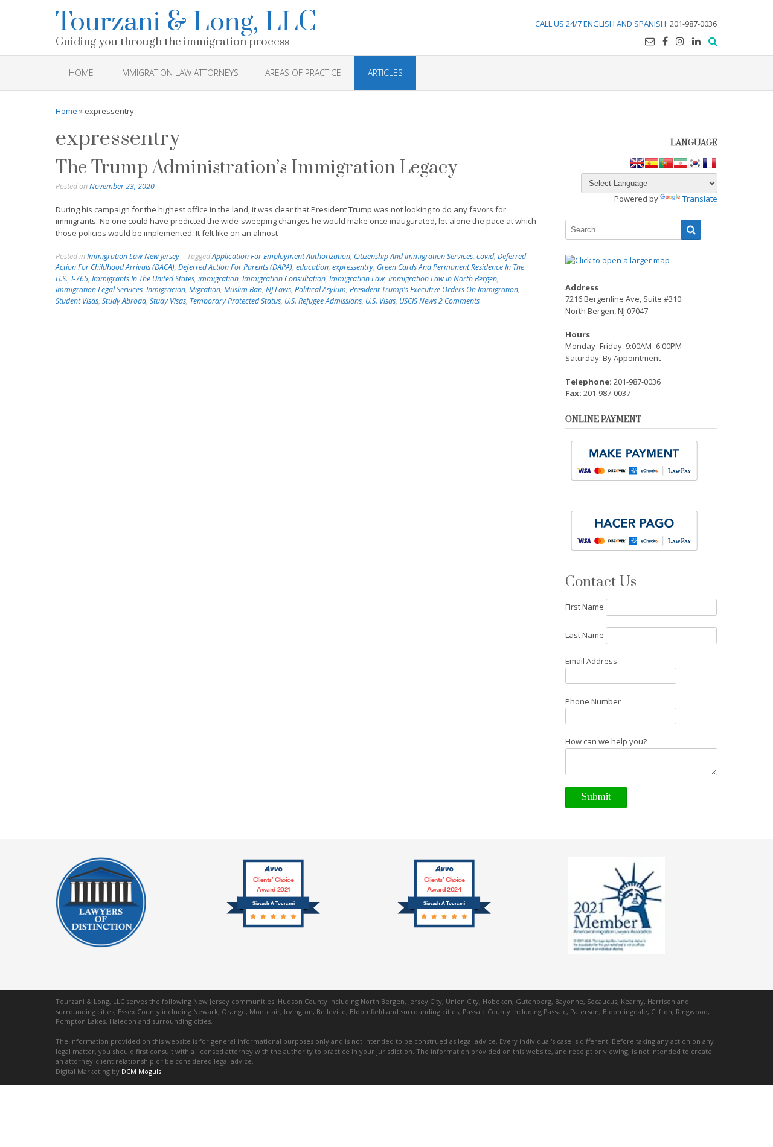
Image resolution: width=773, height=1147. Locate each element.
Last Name (584, 635)
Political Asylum (320, 289)
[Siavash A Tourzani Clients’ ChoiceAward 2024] (444, 926)
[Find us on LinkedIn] (696, 41)
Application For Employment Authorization (281, 256)
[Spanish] (651, 163)
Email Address (591, 661)
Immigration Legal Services (99, 289)
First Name (584, 606)
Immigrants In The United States (143, 278)
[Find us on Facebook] (665, 41)
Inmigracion (165, 289)
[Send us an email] (650, 41)
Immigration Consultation (284, 278)
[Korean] (695, 163)
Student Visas (77, 301)
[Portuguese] (666, 163)
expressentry (352, 267)
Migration (204, 289)
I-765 (79, 278)
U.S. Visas (380, 301)
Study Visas (168, 301)
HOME (81, 72)
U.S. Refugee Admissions (323, 301)
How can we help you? (606, 741)
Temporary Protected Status (235, 301)
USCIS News (418, 301)
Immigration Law (357, 278)
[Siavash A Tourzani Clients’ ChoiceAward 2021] (273, 926)
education (312, 267)
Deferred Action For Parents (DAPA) (235, 267)
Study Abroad (124, 301)
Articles (385, 72)
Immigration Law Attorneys (179, 72)
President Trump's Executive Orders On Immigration (434, 289)
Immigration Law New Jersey (133, 256)
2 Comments (459, 301)
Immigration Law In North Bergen (442, 278)
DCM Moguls (141, 1071)
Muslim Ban (243, 289)
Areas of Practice (303, 72)
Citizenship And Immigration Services (413, 256)
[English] (637, 163)
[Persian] (680, 163)
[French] (709, 163)
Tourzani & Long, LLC (186, 20)
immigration (218, 278)
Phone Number (593, 701)
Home (66, 111)
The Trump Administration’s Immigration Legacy (256, 167)
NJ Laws (278, 289)
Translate (699, 198)
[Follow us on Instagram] (680, 41)
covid (485, 256)
